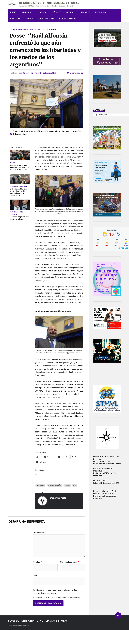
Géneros (57, 12)
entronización (54, 485)
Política (41, 29)
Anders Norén (22, 625)
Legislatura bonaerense (23, 29)
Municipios (27, 12)
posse (67, 485)
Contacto (15, 19)
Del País (43, 12)
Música (29, 19)
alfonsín (41, 485)
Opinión (70, 12)
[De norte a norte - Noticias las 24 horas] (64, 4)
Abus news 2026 (46, 19)
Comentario (39, 532)
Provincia (100, 12)
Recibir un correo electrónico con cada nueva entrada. (59, 597)
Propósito (85, 12)
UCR (74, 485)
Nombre (37, 562)
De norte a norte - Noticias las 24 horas (42, 620)
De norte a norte (29, 73)
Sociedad (52, 29)
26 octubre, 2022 (48, 73)
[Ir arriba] (118, 615)
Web (35, 575)
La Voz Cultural (67, 19)
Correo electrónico (69, 562)
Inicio (13, 12)
